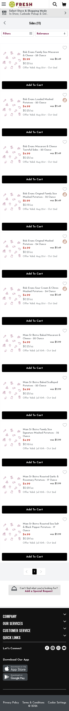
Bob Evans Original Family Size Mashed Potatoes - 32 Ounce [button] (40, 195)
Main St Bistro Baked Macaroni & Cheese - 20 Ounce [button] (41, 337)
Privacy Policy (11, 702)
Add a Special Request (39, 591)
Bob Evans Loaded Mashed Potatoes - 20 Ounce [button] (38, 101)
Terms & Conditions (33, 702)
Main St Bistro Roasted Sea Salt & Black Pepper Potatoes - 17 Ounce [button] (41, 527)
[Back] (4, 23)
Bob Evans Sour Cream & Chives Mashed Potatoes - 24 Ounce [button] (40, 290)
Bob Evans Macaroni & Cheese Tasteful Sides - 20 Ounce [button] (40, 148)
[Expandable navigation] (3, 4)
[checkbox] (64, 48)
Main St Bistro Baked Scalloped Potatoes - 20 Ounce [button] (40, 384)
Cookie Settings (57, 702)
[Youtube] (64, 649)
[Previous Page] (27, 571)
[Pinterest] (53, 649)
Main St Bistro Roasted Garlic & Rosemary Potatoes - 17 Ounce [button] (41, 478)
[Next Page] (41, 571)
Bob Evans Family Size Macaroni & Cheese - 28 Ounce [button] (41, 54)
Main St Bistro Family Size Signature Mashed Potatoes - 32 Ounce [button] (41, 433)
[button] (54, 4)
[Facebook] (47, 649)
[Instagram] (58, 649)
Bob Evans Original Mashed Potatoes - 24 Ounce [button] (38, 243)
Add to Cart (34, 85)
